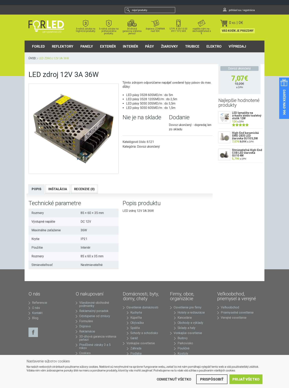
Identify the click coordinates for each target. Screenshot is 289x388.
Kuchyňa (136, 312)
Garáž (134, 338)
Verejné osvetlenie (234, 317)
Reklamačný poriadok (94, 311)
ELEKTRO (214, 46)
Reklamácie (87, 331)
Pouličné (184, 348)
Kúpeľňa (136, 317)
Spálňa (135, 328)
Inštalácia (57, 189)
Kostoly (183, 353)
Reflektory (62, 46)
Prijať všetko (246, 379)
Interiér (130, 46)
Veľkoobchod (230, 307)
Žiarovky (169, 46)
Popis (36, 189)
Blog (35, 318)
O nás (36, 308)
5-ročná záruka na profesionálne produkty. (109, 31)
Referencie (39, 303)
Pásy (149, 46)
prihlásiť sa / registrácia (241, 10)
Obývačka (137, 323)
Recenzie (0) (84, 189)
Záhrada (135, 348)
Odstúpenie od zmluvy (94, 316)
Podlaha (136, 353)
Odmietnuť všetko (174, 379)
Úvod (32, 58)
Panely (86, 46)
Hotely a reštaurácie (191, 312)
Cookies (85, 353)
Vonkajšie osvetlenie (140, 343)
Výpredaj (237, 46)
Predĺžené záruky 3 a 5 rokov (95, 346)
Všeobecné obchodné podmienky (94, 304)
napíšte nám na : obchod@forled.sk (201, 31)
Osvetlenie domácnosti (142, 307)
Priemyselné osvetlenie (237, 312)
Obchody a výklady (190, 323)
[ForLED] (49, 26)
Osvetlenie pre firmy (188, 307)
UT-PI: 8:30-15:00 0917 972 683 (178, 29)
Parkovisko (185, 343)
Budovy (183, 338)
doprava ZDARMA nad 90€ (155, 29)
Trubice (192, 46)
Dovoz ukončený (148, 146)
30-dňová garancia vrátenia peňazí (132, 31)
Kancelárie (185, 317)
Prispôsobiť (212, 379)
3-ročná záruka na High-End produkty (85, 29)
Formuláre (86, 321)
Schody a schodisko (144, 333)
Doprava (85, 326)
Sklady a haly (186, 328)
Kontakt (37, 313)
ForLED (38, 46)
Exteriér (108, 46)
